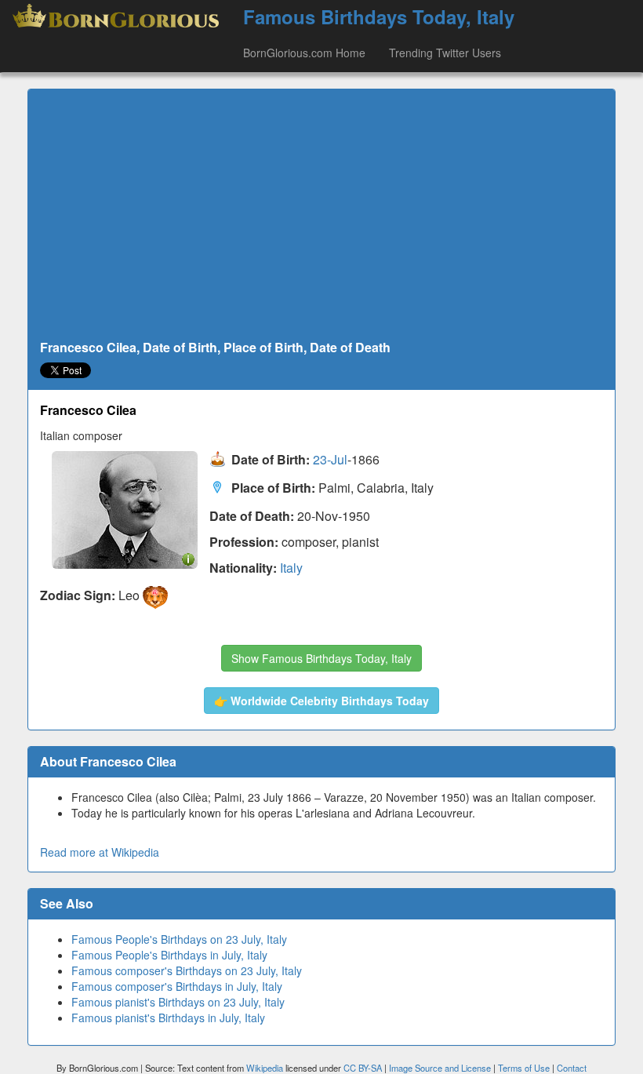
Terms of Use (525, 1067)
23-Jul (330, 459)
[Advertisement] (321, 215)
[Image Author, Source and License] (188, 558)
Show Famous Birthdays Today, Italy (321, 658)
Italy (291, 568)
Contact (572, 1067)
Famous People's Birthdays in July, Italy (169, 955)
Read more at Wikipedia (99, 852)
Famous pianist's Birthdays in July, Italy (168, 1017)
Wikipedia (264, 1067)
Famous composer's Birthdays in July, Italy (176, 986)
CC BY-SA (362, 1067)
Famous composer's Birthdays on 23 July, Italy (186, 970)
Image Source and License (440, 1067)
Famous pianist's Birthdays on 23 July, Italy (178, 1002)
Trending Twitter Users (445, 52)
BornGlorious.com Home (304, 52)
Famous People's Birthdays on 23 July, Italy (179, 939)
